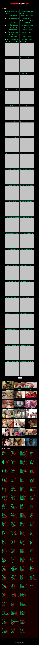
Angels (3, 482)
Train (30, 534)
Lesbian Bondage (22, 454)
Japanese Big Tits (13, 610)
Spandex (31, 470)
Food (12, 523)
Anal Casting (4, 470)
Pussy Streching (22, 595)
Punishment (22, 587)
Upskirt (30, 551)
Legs (12, 636)
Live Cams (21, 474)
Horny (12, 586)
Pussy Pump (22, 593)
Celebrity (3, 577)
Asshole (3, 503)
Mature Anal (22, 498)
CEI (2, 567)
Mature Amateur (22, 497)
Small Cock (31, 460)
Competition (3, 601)
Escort (12, 481)
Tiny (30, 523)
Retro (21, 602)
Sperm (30, 473)
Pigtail (21, 570)
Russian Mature (22, 615)
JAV (11, 605)
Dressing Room (13, 468)
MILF (21, 481)
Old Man (21, 541)
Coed (3, 598)
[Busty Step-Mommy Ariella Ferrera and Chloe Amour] (27, 321)
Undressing (31, 548)
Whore (30, 570)
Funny (12, 536)
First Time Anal (13, 517)
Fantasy (12, 499)
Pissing (21, 571)
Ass (2, 498)
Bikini (3, 534)
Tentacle (31, 515)
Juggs (12, 624)
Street (30, 488)
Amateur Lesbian (4, 462)
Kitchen (12, 628)
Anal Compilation (4, 471)
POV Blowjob (22, 552)
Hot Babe (12, 588)
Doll (11, 460)
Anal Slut (3, 480)
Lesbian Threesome (23, 471)
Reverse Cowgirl (22, 604)
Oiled (21, 539)
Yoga (30, 583)
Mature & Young (22, 496)
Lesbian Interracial (22, 459)
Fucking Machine (13, 534)
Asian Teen (3, 497)
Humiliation (12, 594)
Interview (12, 602)
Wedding (31, 565)
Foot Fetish (12, 524)
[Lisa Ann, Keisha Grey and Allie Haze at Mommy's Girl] (27, 29)
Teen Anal (31, 509)
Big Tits (3, 532)
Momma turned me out (26, 31)
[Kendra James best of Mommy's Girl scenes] (12, 22)
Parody (21, 557)
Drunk (12, 469)
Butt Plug (3, 565)
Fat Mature (12, 503)
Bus (2, 558)
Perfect (21, 562)
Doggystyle (12, 459)
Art (2, 487)
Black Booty (3, 539)
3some (3, 453)
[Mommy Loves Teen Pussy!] (12, 25)
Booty (3, 549)
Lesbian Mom (22, 463)
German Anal (13, 541)
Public (21, 583)
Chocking (3, 584)
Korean (12, 629)
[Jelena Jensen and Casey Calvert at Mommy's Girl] (27, 273)
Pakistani (21, 553)
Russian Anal (22, 614)
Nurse (21, 534)
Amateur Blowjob (4, 459)
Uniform (31, 549)
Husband (12, 595)
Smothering (31, 463)
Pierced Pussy (22, 568)
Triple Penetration (32, 539)
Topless (31, 533)
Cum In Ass (3, 623)
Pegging (21, 561)
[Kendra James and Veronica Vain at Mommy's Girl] (27, 257)
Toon (30, 532)
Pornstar (21, 578)
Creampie (3, 612)
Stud (30, 491)
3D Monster (3, 452)
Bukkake (3, 557)
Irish (11, 603)
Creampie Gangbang (5, 614)
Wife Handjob (31, 574)
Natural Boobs (22, 525)
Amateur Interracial (4, 461)
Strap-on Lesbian (32, 487)
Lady (12, 631)
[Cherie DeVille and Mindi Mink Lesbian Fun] (12, 11)
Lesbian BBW (22, 452)
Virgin (30, 558)
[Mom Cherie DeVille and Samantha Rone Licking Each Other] (27, 25)
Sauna (21, 619)
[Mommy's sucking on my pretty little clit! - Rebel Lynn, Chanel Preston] (27, 161)
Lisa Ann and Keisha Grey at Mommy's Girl (26, 89)
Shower (31, 450)
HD (11, 561)
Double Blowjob (13, 465)
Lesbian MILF (22, 460)
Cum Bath (3, 619)
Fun (11, 535)
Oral (21, 543)
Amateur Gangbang (4, 460)
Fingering (12, 515)
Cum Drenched (4, 621)
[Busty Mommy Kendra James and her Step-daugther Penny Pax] (12, 177)
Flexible (12, 522)
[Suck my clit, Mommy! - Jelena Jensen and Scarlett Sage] (27, 15)
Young (30, 585)
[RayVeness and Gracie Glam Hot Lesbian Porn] (27, 49)
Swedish (31, 496)
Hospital (12, 587)
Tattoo (30, 504)
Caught (3, 576)
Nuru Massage (22, 535)
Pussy (21, 589)
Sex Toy (21, 631)
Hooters (12, 585)
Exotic (12, 487)
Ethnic (12, 482)
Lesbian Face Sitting (23, 456)
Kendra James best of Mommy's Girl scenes (12, 20)
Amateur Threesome (5, 465)
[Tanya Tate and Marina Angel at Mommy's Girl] (27, 22)
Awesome (3, 506)
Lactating (12, 630)
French (12, 530)
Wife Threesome (32, 578)
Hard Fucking (13, 571)
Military (21, 508)
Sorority (31, 469)
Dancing (12, 450)
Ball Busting (3, 516)
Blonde (3, 541)
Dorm (12, 463)
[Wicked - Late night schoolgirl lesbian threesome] (12, 369)
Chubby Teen (4, 588)
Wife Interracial (31, 576)
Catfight (3, 575)
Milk (20, 509)
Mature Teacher (22, 503)
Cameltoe (3, 569)
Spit (30, 474)
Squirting (31, 478)
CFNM (3, 568)
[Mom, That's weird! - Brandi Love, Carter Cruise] (27, 289)
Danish (12, 451)
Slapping (31, 456)
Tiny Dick (31, 524)
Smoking (31, 462)
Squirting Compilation (32, 479)
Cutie (3, 636)
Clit (2, 593)
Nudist (21, 532)
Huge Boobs (13, 592)
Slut (30, 459)
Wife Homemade (32, 575)
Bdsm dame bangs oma (12, 201)
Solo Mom (31, 468)
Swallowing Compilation (33, 495)
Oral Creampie (22, 544)
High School (13, 577)
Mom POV (21, 518)
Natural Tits (21, 526)
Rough (21, 610)
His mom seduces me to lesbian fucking (12, 153)
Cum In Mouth (4, 624)
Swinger (31, 500)
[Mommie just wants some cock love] (12, 97)
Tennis (30, 514)
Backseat (3, 515)
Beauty (3, 524)
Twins (30, 543)
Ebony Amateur (13, 474)
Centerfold (3, 579)
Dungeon (12, 470)
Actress (3, 455)
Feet (11, 505)
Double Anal (13, 464)
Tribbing (31, 536)
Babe (3, 512)
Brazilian (3, 553)
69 (2, 454)
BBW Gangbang (4, 509)
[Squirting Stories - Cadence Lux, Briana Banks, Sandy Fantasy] (27, 39)
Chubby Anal (4, 587)
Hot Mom (12, 589)
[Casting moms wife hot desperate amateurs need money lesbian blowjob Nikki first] (12, 65)
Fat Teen (12, 504)
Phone (21, 567)
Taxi (30, 505)
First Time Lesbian (13, 518)
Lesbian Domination (23, 455)
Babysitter (3, 513)
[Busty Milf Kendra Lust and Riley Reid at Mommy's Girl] (12, 49)
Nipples (21, 530)
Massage (21, 490)
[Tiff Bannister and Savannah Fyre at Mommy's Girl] (12, 39)
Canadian (3, 571)
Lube (21, 478)
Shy (30, 451)
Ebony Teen (12, 478)
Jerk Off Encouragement (14, 621)
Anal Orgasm (4, 478)
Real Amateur (22, 598)
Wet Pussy (31, 568)
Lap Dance (12, 632)
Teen (30, 508)
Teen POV (31, 513)
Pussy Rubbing (22, 594)
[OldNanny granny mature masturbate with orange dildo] (12, 321)
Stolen (30, 482)
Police (21, 575)
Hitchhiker (12, 578)
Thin (30, 517)
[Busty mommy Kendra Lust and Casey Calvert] (27, 11)
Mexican (21, 505)
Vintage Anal (31, 557)
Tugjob (30, 540)
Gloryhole (12, 548)
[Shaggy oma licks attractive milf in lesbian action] (12, 145)
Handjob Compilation (14, 569)
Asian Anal (3, 490)
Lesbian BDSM (22, 453)
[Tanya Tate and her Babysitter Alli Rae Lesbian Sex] (27, 353)
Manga (21, 488)
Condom (3, 603)
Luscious (21, 479)
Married (21, 489)
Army (3, 486)
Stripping (31, 490)
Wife (30, 571)
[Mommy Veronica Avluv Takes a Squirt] (27, 113)
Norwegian (21, 531)
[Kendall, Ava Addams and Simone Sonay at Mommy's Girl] (12, 29)
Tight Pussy (31, 522)
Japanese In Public (13, 612)
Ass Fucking (3, 499)
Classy (3, 592)
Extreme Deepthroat (14, 491)
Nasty (21, 524)
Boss (3, 550)
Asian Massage (4, 496)
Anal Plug (3, 479)
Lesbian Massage (22, 461)
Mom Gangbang (22, 516)
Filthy (12, 513)
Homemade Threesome (14, 583)
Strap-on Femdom (32, 486)
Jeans (12, 620)
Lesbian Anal (22, 450)
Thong (30, 518)
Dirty (12, 455)
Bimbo (3, 535)
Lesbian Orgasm (22, 464)
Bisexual (3, 536)
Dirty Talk (12, 456)
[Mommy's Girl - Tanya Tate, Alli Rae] (12, 273)
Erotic (12, 480)
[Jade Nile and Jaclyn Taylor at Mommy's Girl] (27, 209)
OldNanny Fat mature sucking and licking (12, 345)
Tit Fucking (31, 526)
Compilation (3, 602)
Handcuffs (12, 566)
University (31, 550)
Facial (12, 495)
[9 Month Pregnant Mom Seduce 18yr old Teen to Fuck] (12, 15)
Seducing (21, 624)
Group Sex (12, 557)
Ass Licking (3, 500)
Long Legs (21, 477)
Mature (21, 495)
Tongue (31, 531)
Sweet (30, 497)
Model (21, 513)
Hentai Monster (13, 574)
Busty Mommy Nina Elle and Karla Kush (27, 233)
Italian (12, 604)
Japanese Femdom (13, 611)
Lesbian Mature (22, 462)
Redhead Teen (22, 601)
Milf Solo (21, 507)
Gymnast (12, 559)
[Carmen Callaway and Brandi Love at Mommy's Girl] (27, 36)
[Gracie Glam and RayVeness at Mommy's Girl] (12, 225)
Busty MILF (3, 562)
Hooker (12, 584)
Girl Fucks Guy (13, 544)
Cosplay (3, 606)
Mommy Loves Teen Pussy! (12, 24)
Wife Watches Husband (33, 579)
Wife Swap (31, 577)
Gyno (12, 560)
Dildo (12, 454)
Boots (3, 548)
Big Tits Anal (3, 533)
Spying (30, 477)
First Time (12, 516)
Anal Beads (3, 469)
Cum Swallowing (4, 631)
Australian (3, 505)
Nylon (21, 536)
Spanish (31, 471)
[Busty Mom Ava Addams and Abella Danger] (12, 289)
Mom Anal (21, 515)
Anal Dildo (3, 474)
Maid (21, 486)
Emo (12, 479)
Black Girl (3, 540)
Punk (21, 588)
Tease (30, 507)
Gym (12, 558)
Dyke (12, 472)
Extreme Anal (13, 490)
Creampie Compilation (5, 613)
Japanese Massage (13, 615)
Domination (12, 461)
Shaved (21, 633)
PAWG (21, 549)
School (21, 620)
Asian (3, 488)
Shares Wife (22, 632)
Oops (21, 542)
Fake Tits (12, 497)
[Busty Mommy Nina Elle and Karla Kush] (27, 241)
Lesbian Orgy (22, 465)
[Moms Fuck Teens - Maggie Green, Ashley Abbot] (27, 81)
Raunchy (21, 597)
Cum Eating (3, 622)
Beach (3, 523)
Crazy (3, 611)
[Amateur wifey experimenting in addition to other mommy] (27, 129)
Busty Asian (3, 561)
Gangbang (12, 539)
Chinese (3, 583)
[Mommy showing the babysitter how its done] (12, 337)
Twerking (31, 542)
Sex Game (21, 628)
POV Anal (21, 551)
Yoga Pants (31, 584)
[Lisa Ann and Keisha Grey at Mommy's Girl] (27, 97)
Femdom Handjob (13, 509)
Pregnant (21, 579)
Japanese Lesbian (13, 613)
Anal (2, 468)
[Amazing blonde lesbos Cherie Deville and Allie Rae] (12, 32)
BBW (3, 507)
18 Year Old (3, 450)
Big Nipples (3, 530)
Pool (21, 577)
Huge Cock (12, 593)
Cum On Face (4, 628)
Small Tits (31, 461)
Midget (21, 506)
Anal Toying (3, 481)
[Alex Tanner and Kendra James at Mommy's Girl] (27, 193)
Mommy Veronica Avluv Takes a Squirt (26, 105)
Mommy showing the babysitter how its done (12, 329)
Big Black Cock (4, 527)
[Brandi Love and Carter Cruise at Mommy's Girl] (27, 225)
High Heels (12, 576)
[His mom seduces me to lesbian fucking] (12, 161)
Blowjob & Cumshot (4, 544)
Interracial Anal (13, 601)
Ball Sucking (3, 518)
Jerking (12, 622)
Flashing (12, 521)
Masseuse (21, 491)
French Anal (12, 531)
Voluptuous (31, 560)
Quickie (21, 596)
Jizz (11, 623)
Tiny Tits (31, 525)
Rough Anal (21, 611)
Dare (12, 452)
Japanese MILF (13, 614)
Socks (30, 465)
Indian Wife (12, 598)
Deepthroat (12, 453)
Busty (3, 559)
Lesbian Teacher (22, 469)
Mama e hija (26, 17)
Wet (30, 567)
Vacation (31, 553)
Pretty (21, 580)
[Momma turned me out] (27, 32)
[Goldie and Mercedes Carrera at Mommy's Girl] (12, 193)
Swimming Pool (32, 498)
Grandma (12, 553)
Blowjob (3, 543)
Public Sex (21, 585)
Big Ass (3, 526)
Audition (3, 504)
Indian (12, 597)
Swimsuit (31, 499)
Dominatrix (12, 462)
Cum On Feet (4, 629)
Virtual (30, 559)
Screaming (21, 622)
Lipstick (21, 473)
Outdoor (21, 548)
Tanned (31, 503)
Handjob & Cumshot (14, 568)
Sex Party (21, 629)
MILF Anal (21, 482)
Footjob (12, 526)
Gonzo (12, 550)
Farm (12, 500)
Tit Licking (31, 527)
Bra (2, 552)
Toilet (30, 530)
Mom (21, 514)
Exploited (12, 488)
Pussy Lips (21, 592)
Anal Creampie (4, 472)
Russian (21, 613)
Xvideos (1, 8)
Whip (30, 569)
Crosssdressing (4, 615)
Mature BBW (22, 499)
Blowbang (3, 542)
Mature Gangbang (22, 500)
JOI (11, 606)
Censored (3, 578)
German (12, 540)
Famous (12, 498)
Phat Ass (21, 566)
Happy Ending (13, 570)
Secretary (21, 623)
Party (21, 558)
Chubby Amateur (4, 586)
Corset (3, 605)
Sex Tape (21, 630)
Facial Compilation (13, 496)
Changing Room (4, 580)
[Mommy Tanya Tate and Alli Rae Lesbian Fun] (12, 81)
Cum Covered (4, 620)
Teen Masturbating (32, 512)
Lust (21, 480)
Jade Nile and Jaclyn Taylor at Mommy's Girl (26, 201)
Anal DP (3, 473)
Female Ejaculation (13, 507)
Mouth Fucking (22, 521)
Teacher (31, 506)
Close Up (3, 594)
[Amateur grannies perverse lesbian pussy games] (27, 145)
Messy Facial (22, 504)
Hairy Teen (12, 565)
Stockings (31, 481)
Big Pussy (3, 531)
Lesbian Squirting (22, 468)
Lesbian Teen (22, 470)
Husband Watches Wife (14, 596)
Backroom (3, 514)
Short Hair (21, 636)
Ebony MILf (12, 477)
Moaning (21, 512)
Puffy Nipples (22, 586)
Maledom (21, 487)
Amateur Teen (4, 464)
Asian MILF (3, 495)
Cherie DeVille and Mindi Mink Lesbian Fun (12, 10)
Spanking (31, 472)
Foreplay (12, 527)
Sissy (30, 453)
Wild (30, 580)
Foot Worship (13, 525)
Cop (2, 604)
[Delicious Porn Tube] (19, 3)
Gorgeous (12, 551)
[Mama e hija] (27, 18)
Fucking (12, 533)
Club (2, 596)
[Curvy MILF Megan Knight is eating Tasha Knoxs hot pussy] (27, 369)
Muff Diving (21, 523)
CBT (2, 566)
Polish (21, 576)
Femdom (12, 508)
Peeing (21, 560)
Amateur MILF (4, 463)
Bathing (3, 521)
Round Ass (21, 612)
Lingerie (21, 472)
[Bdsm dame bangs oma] (12, 209)
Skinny (30, 454)
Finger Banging (13, 514)
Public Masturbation (23, 584)
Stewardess (31, 480)
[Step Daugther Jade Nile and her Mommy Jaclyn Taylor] (12, 305)
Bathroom (3, 522)
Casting (3, 574)
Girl (11, 543)
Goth (12, 552)
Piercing (21, 569)
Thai (30, 516)
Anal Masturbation (4, 477)
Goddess (12, 549)
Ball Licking (3, 517)
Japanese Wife (13, 619)
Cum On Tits (3, 630)
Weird (30, 566)
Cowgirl (3, 610)
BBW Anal (3, 508)
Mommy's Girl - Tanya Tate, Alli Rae (12, 265)
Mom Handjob (22, 517)
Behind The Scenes (4, 525)
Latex (12, 633)
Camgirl (3, 570)
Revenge (21, 603)
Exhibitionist (12, 486)
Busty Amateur (4, 560)
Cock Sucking (4, 597)
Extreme (12, 489)
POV (21, 550)
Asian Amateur (4, 489)
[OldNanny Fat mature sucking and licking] (12, 353)
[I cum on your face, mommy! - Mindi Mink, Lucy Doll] (12, 241)
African (3, 456)
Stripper (31, 489)
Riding (21, 606)
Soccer (30, 464)
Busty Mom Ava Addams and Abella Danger (12, 281)
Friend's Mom (13, 532)
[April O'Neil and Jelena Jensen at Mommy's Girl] (12, 18)
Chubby (3, 585)
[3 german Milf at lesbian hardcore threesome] (12, 113)
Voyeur (30, 561)
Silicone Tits (31, 452)
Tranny (30, 535)
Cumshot (3, 633)
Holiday (12, 580)
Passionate (21, 559)
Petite (21, 565)
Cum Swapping (4, 632)
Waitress (31, 562)
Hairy (12, 562)
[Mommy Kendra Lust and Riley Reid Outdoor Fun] (27, 337)
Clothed (3, 595)
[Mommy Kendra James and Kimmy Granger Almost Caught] (27, 177)
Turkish (30, 541)
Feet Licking (12, 506)
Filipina (12, 512)
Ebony (12, 473)
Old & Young (22, 540)
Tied (30, 521)
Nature (21, 527)
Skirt (30, 455)
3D (2, 451)
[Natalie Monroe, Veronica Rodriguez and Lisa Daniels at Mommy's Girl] (12, 129)
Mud (21, 522)
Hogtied (12, 579)
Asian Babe (3, 491)
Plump (21, 574)
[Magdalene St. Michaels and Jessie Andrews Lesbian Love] (12, 36)
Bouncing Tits (4, 551)
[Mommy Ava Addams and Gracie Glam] (12, 257)
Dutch (12, 471)
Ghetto (12, 542)
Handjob (12, 567)
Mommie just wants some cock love (12, 89)
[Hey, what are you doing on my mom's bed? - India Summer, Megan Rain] (27, 305)
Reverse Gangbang (23, 605)
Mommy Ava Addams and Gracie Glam (12, 249)
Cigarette (3, 589)
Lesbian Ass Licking (23, 451)
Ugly (30, 544)
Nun (21, 533)
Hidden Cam (13, 575)
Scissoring (21, 621)
